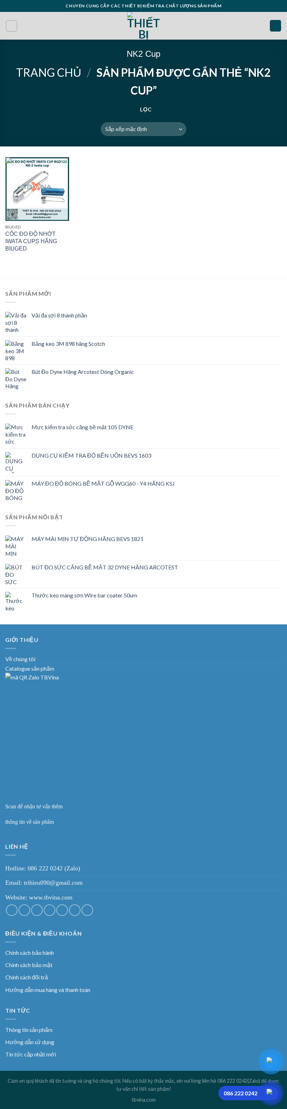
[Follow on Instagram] (24, 910)
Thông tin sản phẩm (28, 1029)
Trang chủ (48, 72)
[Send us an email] (49, 910)
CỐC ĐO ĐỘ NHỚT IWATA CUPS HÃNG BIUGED (31, 241)
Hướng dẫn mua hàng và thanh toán (47, 989)
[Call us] (62, 910)
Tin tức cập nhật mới (30, 1054)
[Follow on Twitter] (37, 910)
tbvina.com (144, 1100)
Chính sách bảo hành (29, 952)
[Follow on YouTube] (87, 910)
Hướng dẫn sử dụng (29, 1042)
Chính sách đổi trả (26, 977)
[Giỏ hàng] (275, 26)
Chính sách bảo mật (28, 964)
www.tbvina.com (50, 897)
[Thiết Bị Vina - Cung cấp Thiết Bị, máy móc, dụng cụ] (143, 26)
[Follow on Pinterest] (74, 910)
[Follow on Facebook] (12, 910)
